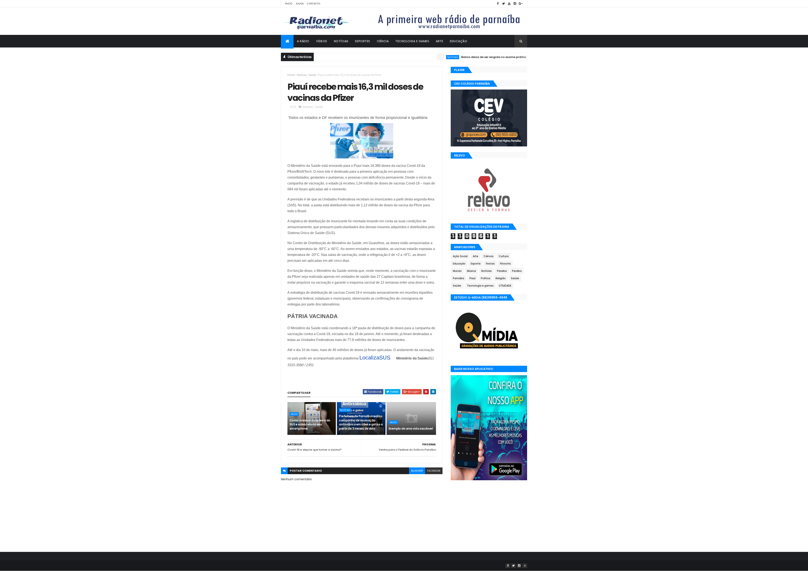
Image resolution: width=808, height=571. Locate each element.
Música (471, 271)
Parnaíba (458, 278)
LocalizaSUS (374, 357)
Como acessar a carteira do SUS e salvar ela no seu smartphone (310, 424)
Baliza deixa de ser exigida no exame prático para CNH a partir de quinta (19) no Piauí (506, 57)
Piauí (472, 278)
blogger (417, 470)
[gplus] (520, 3)
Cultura (504, 256)
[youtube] (509, 3)
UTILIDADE (505, 285)
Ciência (383, 41)
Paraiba (502, 271)
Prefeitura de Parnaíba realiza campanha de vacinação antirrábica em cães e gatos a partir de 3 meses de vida (361, 422)
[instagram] (515, 3)
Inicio (289, 3)
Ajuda (300, 3)
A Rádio (303, 41)
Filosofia (505, 263)
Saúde (312, 75)
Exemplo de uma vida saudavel (411, 428)
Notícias (341, 41)
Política (485, 278)
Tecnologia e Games (412, 41)
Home (291, 75)
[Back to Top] (524, 565)
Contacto (313, 3)
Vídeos (321, 41)
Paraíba (517, 271)
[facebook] (498, 3)
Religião (501, 278)
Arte (439, 41)
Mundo (457, 271)
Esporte (476, 263)
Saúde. (457, 285)
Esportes (362, 41)
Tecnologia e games (480, 285)
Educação (458, 41)
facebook (433, 470)
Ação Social (460, 256)
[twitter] (503, 3)
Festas (490, 263)
